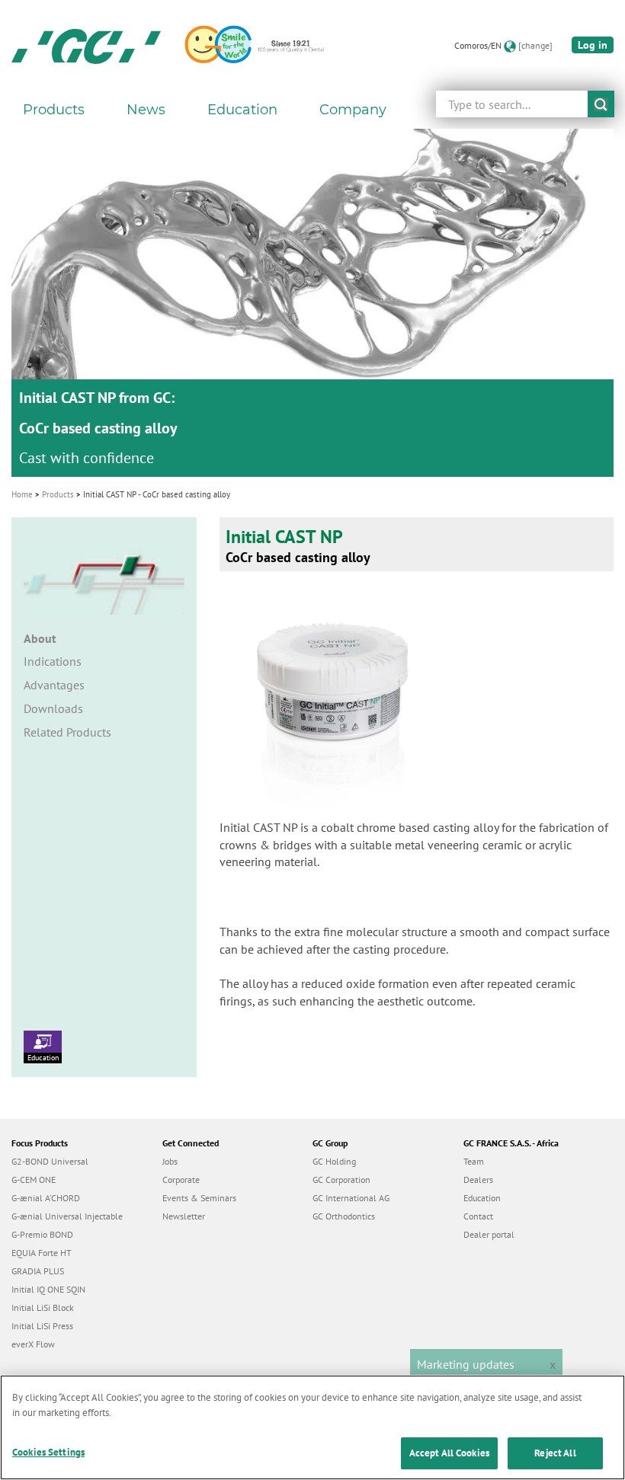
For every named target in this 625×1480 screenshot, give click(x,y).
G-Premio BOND (42, 1234)
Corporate (181, 1179)
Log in (592, 45)
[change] (535, 45)
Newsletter (183, 1216)
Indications (53, 661)
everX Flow (33, 1344)
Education (43, 1058)
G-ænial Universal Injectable (67, 1216)
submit (601, 104)
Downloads (53, 708)
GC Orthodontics (343, 1216)
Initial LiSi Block (42, 1307)
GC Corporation (341, 1179)
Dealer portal (488, 1234)
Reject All (554, 1452)
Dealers (478, 1179)
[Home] (86, 46)
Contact (478, 1216)
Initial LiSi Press (42, 1325)
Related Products (67, 732)
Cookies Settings (48, 1452)
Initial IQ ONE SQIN (48, 1289)
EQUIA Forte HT (41, 1252)
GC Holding (334, 1161)
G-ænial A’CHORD (45, 1197)
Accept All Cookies (449, 1452)
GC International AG (350, 1197)
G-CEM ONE (33, 1179)
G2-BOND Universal (49, 1161)
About (40, 638)
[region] (312, 1427)
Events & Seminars (199, 1197)
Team (473, 1161)
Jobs (170, 1161)
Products (58, 494)
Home (22, 494)
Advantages (54, 684)
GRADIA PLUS (37, 1271)
